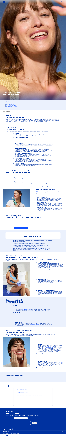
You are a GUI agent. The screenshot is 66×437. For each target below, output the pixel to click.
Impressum (18, 433)
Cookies (4, 433)
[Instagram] (6, 429)
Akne (37, 191)
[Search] (59, 2)
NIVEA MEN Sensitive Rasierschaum (49, 347)
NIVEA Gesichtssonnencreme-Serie (35, 324)
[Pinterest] (8, 429)
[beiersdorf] (6, 435)
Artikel (8, 111)
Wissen (11, 111)
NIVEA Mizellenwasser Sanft (26, 309)
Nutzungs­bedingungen (13, 433)
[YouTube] (10, 429)
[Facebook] (4, 429)
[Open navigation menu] (62, 2)
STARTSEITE (4, 111)
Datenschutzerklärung (8, 433)
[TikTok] (12, 429)
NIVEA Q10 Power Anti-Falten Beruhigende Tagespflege (35, 318)
